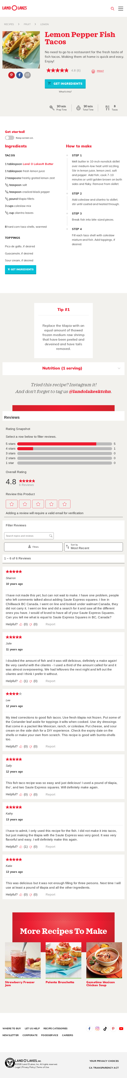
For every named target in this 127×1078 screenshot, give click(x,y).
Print (100, 71)
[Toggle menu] (120, 9)
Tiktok (105, 1028)
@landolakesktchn (90, 391)
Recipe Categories (55, 1028)
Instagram (97, 1028)
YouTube (121, 1028)
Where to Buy (11, 1028)
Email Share (27, 75)
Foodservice (49, 1035)
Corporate (29, 1035)
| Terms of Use (42, 1067)
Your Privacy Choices (104, 1061)
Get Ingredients (67, 83)
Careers (67, 1035)
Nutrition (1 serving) (62, 368)
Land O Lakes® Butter (38, 164)
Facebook (19, 75)
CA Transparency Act (104, 1068)
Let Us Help (32, 1028)
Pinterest (11, 75)
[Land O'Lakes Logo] (14, 8)
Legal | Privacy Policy (25, 1067)
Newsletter (10, 1035)
